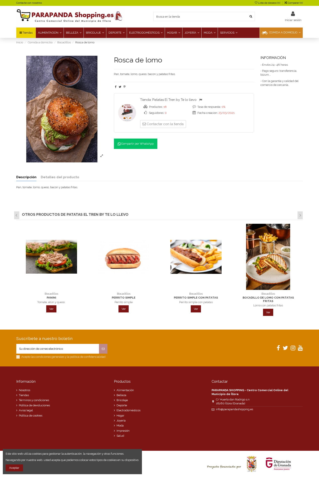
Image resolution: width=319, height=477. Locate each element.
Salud (120, 435)
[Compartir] (115, 86)
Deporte (122, 405)
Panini (51, 297)
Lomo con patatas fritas (268, 305)
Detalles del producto (60, 177)
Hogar (120, 415)
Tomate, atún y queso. (51, 302)
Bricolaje (122, 400)
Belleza (121, 395)
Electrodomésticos (128, 410)
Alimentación (125, 390)
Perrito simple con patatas (196, 297)
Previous (16, 215)
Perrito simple (123, 297)
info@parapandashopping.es (234, 409)
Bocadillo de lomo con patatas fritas (268, 299)
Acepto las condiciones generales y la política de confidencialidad (63, 356)
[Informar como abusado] (201, 100)
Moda (120, 425)
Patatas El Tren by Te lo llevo (174, 100)
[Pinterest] (124, 86)
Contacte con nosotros (29, 2)
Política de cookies (30, 415)
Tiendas (24, 395)
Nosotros (24, 390)
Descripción (26, 177)
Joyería (121, 420)
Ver (51, 308)
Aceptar (14, 467)
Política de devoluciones (34, 405)
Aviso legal (26, 410)
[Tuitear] (120, 86)
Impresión (123, 430)
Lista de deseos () (269, 2)
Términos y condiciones (34, 400)
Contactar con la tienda (165, 124)
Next (300, 215)
